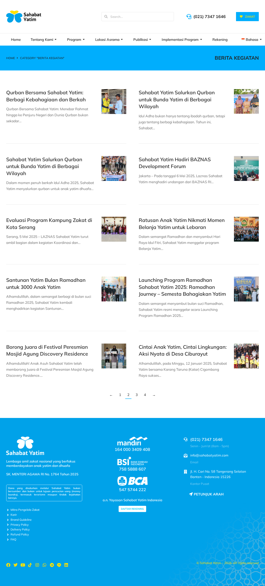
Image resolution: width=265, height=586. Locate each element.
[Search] (106, 16)
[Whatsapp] (44, 565)
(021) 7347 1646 (209, 16)
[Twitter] (15, 565)
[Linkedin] (66, 565)
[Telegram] (52, 565)
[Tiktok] (30, 565)
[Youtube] (23, 565)
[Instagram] (37, 565)
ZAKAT (250, 16)
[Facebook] (8, 565)
